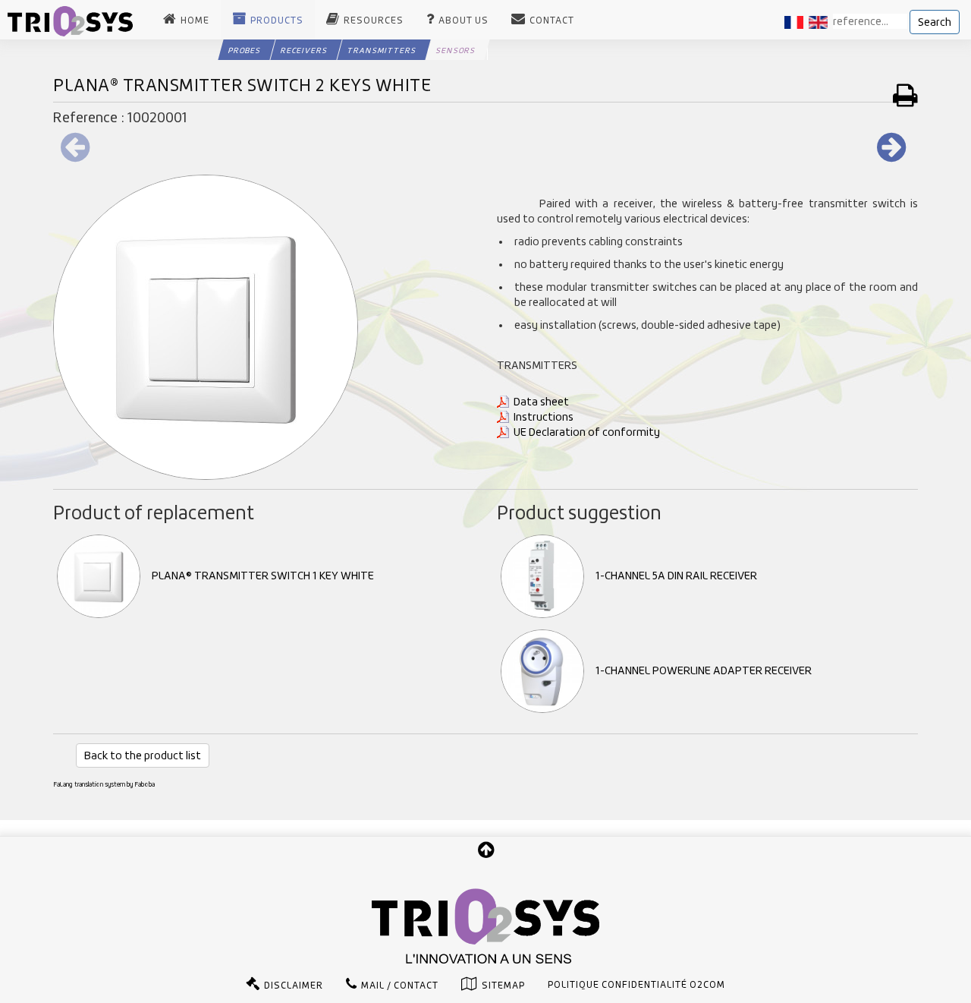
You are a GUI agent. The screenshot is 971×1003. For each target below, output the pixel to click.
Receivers (303, 50)
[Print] (905, 95)
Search (934, 22)
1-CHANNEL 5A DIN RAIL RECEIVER (676, 575)
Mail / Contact (399, 985)
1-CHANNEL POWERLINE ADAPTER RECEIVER (703, 670)
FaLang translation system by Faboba (104, 784)
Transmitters (381, 50)
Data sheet (541, 402)
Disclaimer (293, 985)
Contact (551, 20)
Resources (374, 20)
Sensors (455, 50)
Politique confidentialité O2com (636, 984)
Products (276, 20)
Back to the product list (142, 755)
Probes (244, 50)
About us (463, 20)
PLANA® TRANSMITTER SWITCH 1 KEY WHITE (263, 575)
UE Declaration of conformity (587, 432)
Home (195, 20)
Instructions (543, 417)
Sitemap (503, 985)
